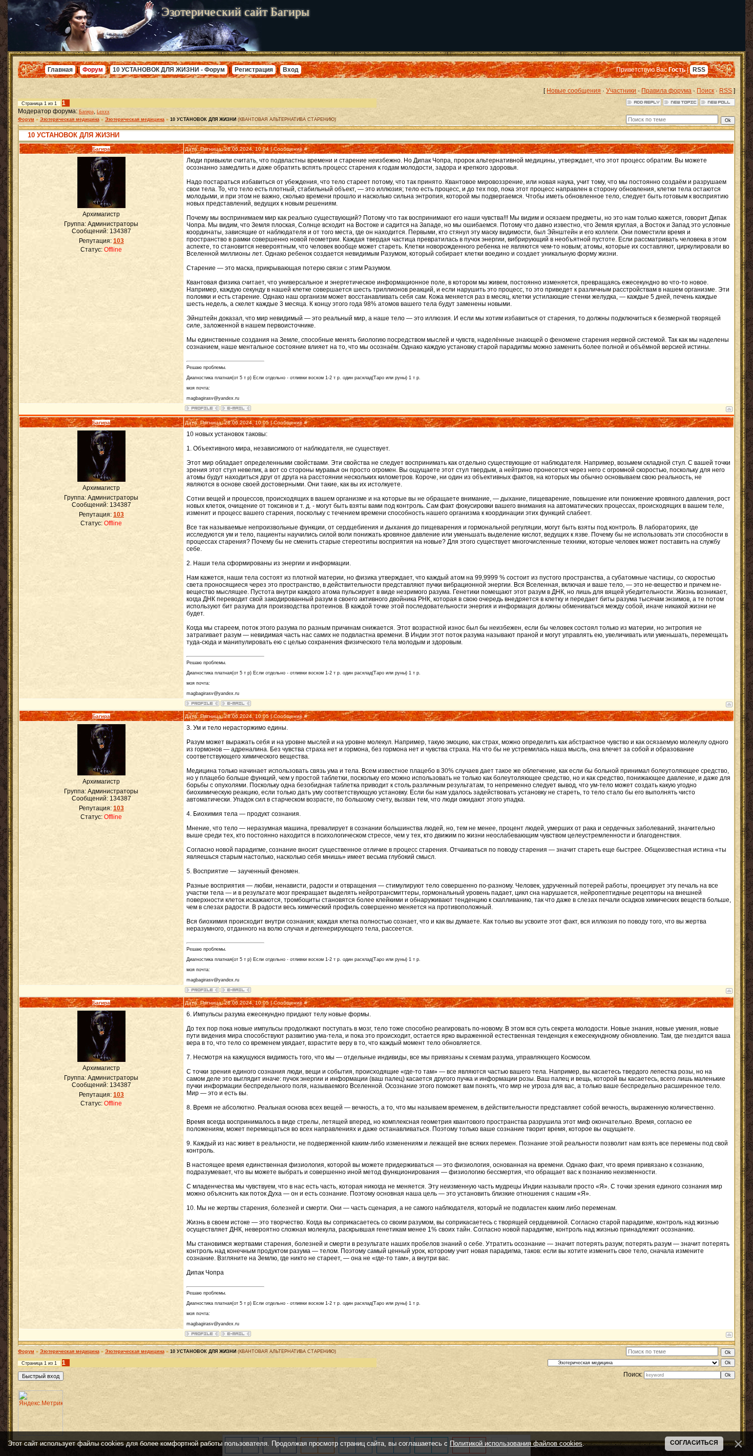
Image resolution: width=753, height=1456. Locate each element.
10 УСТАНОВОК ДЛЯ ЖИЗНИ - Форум (169, 69)
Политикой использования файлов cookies (516, 1443)
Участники (621, 90)
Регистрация (254, 69)
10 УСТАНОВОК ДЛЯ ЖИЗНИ (203, 119)
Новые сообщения (574, 90)
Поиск (705, 90)
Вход (291, 69)
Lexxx (103, 111)
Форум (92, 69)
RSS (699, 69)
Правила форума (666, 90)
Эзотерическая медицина (69, 119)
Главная (60, 69)
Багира (86, 111)
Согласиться (694, 1442)
